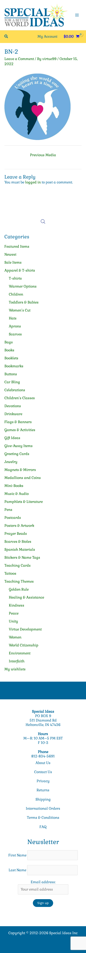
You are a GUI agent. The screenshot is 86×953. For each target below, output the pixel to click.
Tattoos (10, 573)
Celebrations (14, 390)
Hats (13, 318)
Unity (13, 621)
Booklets (11, 358)
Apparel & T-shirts (19, 270)
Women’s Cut (19, 310)
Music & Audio (16, 493)
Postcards (12, 517)
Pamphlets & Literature (23, 501)
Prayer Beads (15, 533)
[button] (6, 36)
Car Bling (12, 382)
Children (16, 294)
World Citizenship (23, 645)
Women (15, 637)
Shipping (43, 799)
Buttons (10, 374)
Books (9, 350)
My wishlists (15, 669)
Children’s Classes (19, 398)
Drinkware (13, 414)
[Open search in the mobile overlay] (43, 221)
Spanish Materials (19, 549)
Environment (19, 653)
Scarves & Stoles (17, 541)
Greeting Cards (16, 453)
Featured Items (16, 246)
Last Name (17, 870)
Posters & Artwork (19, 525)
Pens (8, 509)
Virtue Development (25, 629)
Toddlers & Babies (24, 302)
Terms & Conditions (43, 817)
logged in (33, 182)
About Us (43, 762)
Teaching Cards (17, 565)
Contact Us (43, 772)
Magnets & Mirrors (20, 469)
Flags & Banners (18, 422)
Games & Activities (19, 430)
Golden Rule (19, 589)
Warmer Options (23, 286)
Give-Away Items (18, 445)
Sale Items (13, 262)
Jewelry (10, 461)
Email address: (43, 882)
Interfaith (16, 661)
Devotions (12, 406)
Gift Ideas (12, 438)
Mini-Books (13, 485)
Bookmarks (13, 366)
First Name (17, 855)
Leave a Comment (19, 58)
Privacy (43, 781)
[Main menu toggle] (77, 15)
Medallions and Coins (22, 477)
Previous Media (43, 155)
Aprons (15, 326)
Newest (10, 254)
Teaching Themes (19, 581)
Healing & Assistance (26, 597)
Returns (43, 790)
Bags (8, 342)
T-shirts (15, 278)
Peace (14, 613)
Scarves (15, 334)
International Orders (43, 808)
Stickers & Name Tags (22, 557)
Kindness (16, 605)
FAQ (43, 827)
